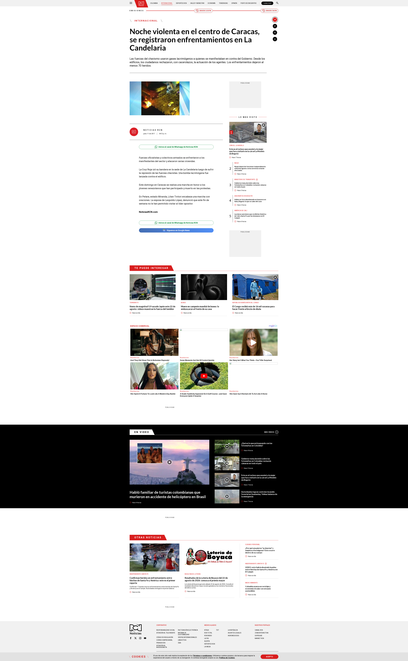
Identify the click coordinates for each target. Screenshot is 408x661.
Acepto (269, 657)
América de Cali (240, 210)
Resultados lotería (192, 574)
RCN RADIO (208, 635)
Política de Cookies (227, 658)
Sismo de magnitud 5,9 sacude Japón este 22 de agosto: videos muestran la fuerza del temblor (152, 307)
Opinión (234, 3)
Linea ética (182, 640)
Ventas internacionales (187, 637)
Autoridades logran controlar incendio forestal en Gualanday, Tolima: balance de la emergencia (259, 494)
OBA (179, 643)
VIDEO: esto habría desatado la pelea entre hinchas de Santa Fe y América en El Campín (261, 569)
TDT (217, 630)
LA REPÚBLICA (233, 630)
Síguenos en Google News (178, 230)
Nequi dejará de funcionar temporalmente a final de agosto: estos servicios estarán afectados (250, 168)
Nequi (236, 163)
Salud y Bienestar (197, 3)
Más (269, 432)
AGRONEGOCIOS (233, 635)
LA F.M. (206, 638)
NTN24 (206, 630)
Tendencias (223, 3)
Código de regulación (164, 637)
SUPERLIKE (258, 635)
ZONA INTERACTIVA (261, 633)
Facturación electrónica (188, 630)
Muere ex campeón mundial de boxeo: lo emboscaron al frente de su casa (200, 307)
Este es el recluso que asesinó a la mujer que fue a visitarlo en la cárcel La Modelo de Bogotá (246, 151)
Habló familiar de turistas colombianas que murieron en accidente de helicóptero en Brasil (168, 494)
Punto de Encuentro (248, 3)
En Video (141, 432)
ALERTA (207, 641)
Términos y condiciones (202, 656)
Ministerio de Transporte (244, 179)
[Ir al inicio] (141, 3)
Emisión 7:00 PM (271, 10)
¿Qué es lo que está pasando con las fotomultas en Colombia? (256, 444)
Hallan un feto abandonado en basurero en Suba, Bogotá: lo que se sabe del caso (250, 200)
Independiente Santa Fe (139, 574)
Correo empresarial (164, 640)
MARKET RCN (259, 638)
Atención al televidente (165, 633)
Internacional (166, 3)
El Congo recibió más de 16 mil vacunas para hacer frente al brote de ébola (253, 307)
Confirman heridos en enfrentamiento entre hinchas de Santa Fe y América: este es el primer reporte (152, 580)
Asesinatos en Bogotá (243, 196)
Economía (211, 3)
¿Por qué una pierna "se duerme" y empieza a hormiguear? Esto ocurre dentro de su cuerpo (260, 550)
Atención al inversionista (161, 646)
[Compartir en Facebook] (275, 26)
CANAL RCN (267, 3)
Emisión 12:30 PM (205, 10)
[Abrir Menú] (131, 3)
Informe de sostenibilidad (183, 633)
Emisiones (137, 11)
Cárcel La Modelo (236, 145)
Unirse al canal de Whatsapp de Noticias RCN (178, 147)
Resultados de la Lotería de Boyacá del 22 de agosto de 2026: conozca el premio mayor (206, 579)
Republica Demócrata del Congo (245, 303)
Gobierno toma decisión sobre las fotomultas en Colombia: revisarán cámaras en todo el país (250, 185)
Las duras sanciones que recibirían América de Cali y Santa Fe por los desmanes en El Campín (250, 216)
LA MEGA (207, 646)
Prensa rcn (160, 643)
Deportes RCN (181, 3)
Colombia (154, 3)
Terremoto (134, 303)
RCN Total (208, 633)
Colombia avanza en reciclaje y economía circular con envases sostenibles (258, 588)
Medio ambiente (251, 583)
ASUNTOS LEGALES (234, 633)
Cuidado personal (252, 544)
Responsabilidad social (165, 630)
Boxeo (183, 303)
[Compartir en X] (275, 32)
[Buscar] (277, 3)
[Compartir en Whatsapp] (275, 39)
